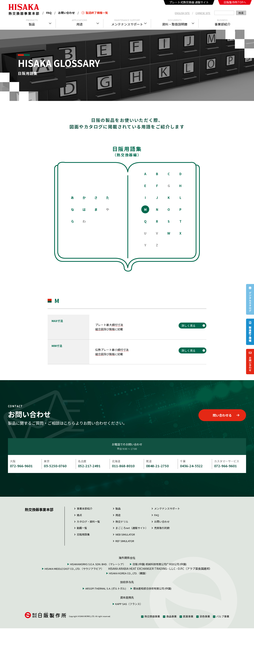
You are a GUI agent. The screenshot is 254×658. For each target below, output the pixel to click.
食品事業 (171, 616)
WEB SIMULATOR (125, 534)
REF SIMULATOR (124, 541)
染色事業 (205, 616)
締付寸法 (117, 324)
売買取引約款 (162, 528)
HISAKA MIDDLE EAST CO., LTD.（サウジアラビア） (74, 569)
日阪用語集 (83, 534)
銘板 (112, 329)
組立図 (99, 329)
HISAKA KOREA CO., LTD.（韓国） (128, 573)
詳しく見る (188, 326)
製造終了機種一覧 (97, 13)
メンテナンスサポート (167, 508)
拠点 (79, 515)
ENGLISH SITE (182, 13)
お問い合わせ (66, 13)
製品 (118, 508)
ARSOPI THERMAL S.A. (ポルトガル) (105, 588)
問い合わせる (222, 415)
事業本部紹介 (84, 508)
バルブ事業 (222, 616)
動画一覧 (82, 528)
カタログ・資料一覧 (88, 521)
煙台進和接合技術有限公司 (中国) (152, 588)
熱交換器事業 (152, 616)
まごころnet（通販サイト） (131, 528)
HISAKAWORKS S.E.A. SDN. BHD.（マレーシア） (97, 564)
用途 (118, 515)
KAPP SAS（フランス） (129, 604)
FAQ (49, 13)
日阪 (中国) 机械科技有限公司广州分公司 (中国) (160, 564)
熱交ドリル (121, 521)
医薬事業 (188, 616)
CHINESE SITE (202, 13)
